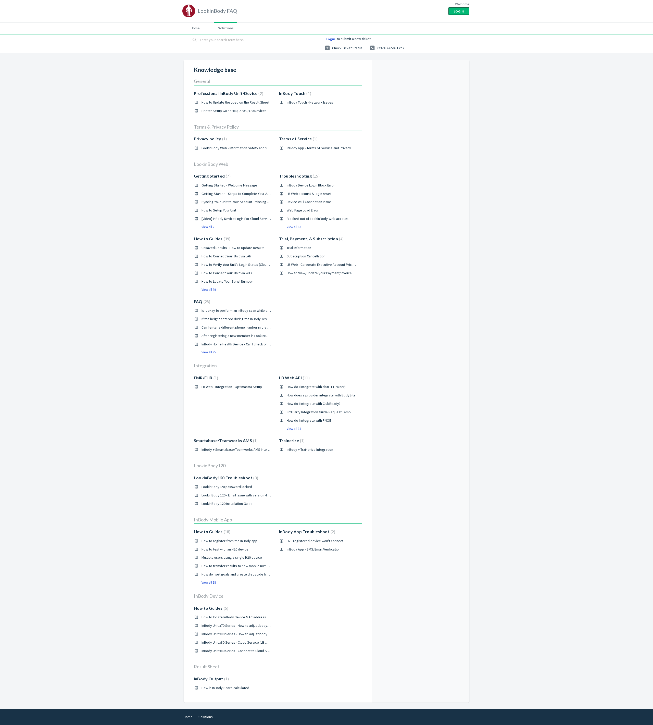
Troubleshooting (298, 175)
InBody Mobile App (213, 519)
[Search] (194, 40)
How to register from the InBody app (229, 541)
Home (195, 28)
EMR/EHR (205, 377)
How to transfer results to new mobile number (237, 566)
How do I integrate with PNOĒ (309, 420)
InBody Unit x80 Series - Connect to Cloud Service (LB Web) (246, 650)
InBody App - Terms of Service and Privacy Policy (324, 148)
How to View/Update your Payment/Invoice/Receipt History (332, 273)
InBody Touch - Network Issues (310, 102)
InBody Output (211, 678)
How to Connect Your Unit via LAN (226, 256)
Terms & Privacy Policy (216, 127)
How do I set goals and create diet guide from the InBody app (248, 574)
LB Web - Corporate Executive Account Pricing (321, 264)
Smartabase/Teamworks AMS (225, 440)
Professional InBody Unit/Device (228, 93)
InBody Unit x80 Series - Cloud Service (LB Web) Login (242, 642)
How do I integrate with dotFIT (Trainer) (316, 386)
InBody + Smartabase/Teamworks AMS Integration (240, 449)
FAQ (201, 301)
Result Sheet (206, 666)
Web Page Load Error (303, 210)
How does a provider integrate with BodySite (321, 395)
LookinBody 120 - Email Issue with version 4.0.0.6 (238, 495)
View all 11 (294, 429)
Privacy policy (209, 138)
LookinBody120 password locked (227, 486)
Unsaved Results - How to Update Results (233, 247)
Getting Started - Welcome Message (229, 185)
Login (330, 39)
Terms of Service (297, 138)
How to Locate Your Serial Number (227, 281)
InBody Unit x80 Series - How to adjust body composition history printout (257, 634)
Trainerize (291, 440)
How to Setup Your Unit (219, 210)
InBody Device (208, 596)
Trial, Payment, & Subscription (311, 238)
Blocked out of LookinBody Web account (317, 218)
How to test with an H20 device (225, 549)
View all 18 (209, 582)
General (202, 81)
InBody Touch (294, 93)
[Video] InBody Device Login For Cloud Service (236, 218)
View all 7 (208, 227)
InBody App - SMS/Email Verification (314, 549)
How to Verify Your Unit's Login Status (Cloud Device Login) (246, 264)
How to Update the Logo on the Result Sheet (235, 102)
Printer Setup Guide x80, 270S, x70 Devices (234, 110)
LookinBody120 (209, 465)
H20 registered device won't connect (315, 541)
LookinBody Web (211, 164)
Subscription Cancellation (306, 256)
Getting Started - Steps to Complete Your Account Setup (245, 193)
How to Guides (211, 238)
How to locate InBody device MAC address (234, 617)
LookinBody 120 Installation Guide (227, 503)
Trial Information (299, 247)
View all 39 (209, 290)
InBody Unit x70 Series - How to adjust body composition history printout (257, 625)
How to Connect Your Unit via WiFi (227, 273)
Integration (205, 365)
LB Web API (293, 377)
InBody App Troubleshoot (306, 531)
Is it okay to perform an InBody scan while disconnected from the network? (259, 310)
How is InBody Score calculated (225, 687)
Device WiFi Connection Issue (309, 201)
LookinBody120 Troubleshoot (225, 477)
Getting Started (211, 175)
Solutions (226, 28)
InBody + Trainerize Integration (310, 449)
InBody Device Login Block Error (311, 185)
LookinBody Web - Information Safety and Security (240, 148)
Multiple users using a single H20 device (232, 557)
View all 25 (209, 352)
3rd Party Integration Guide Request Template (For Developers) (335, 412)
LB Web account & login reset (309, 193)
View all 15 (294, 227)
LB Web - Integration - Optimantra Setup (232, 386)
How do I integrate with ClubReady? (314, 403)
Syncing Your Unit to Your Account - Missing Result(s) (241, 201)
